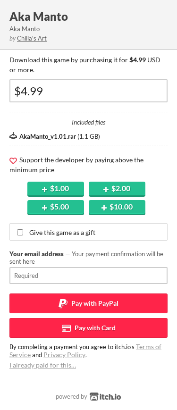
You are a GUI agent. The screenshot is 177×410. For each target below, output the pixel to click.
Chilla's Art (32, 38)
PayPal (94, 303)
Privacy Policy (64, 355)
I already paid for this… (42, 365)
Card (94, 328)
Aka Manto (38, 16)
